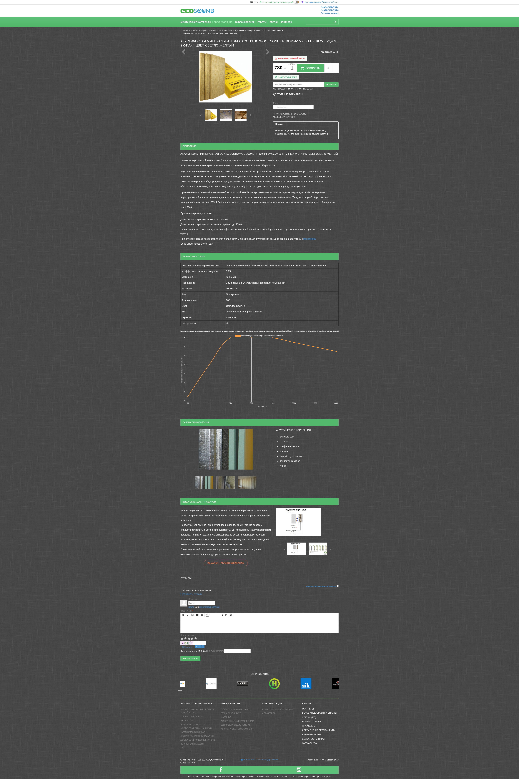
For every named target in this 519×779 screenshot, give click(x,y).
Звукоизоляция (223, 22)
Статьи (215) (309, 717)
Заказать (312, 68)
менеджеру (309, 239)
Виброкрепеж (268, 713)
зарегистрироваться (209, 607)
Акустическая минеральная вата (237, 721)
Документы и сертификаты (318, 730)
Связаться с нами (313, 739)
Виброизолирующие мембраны (277, 709)
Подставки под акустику (192, 724)
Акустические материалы (195, 22)
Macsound (226, 717)
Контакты (286, 22)
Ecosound (300, 114)
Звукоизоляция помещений (220, 30)
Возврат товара (311, 721)
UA (257, 2)
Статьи (274, 22)
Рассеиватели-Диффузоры (193, 732)
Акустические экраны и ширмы (196, 728)
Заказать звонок (330, 13)
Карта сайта (309, 743)
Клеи (182, 748)
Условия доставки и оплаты (319, 713)
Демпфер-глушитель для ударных (197, 736)
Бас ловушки (186, 720)
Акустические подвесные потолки (197, 740)
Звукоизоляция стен (231, 713)
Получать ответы (188, 651)
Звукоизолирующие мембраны (236, 725)
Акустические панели (191, 716)
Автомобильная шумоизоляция (237, 729)
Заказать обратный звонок (225, 563)
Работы (262, 22)
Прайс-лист (309, 726)
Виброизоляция (244, 22)
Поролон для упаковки (192, 744)
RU (251, 2)
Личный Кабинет (312, 734)
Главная (186, 30)
